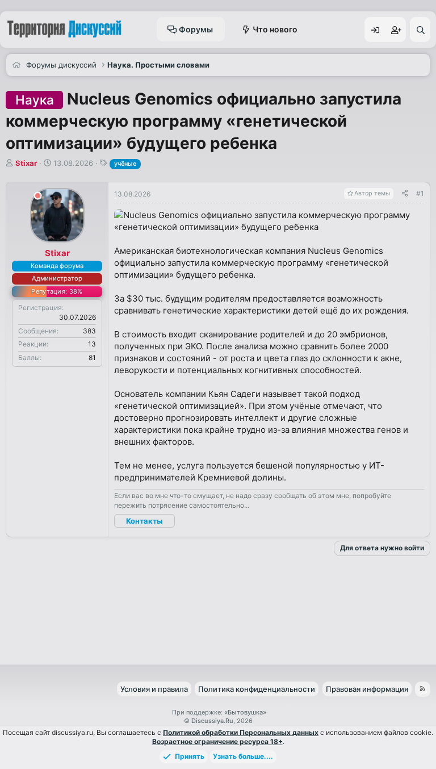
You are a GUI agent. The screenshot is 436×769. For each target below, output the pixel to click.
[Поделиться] (404, 193)
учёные (125, 164)
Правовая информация (367, 688)
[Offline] (37, 197)
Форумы (196, 29)
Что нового (275, 29)
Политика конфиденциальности (256, 688)
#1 (420, 193)
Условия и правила (154, 688)
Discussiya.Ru (212, 721)
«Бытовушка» (245, 712)
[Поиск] (420, 29)
